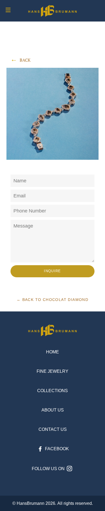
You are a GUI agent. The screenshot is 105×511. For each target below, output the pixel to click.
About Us (52, 410)
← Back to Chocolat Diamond (52, 299)
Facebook (56, 448)
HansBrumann (30, 503)
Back (25, 60)
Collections (52, 390)
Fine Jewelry (52, 371)
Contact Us (52, 429)
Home (52, 352)
